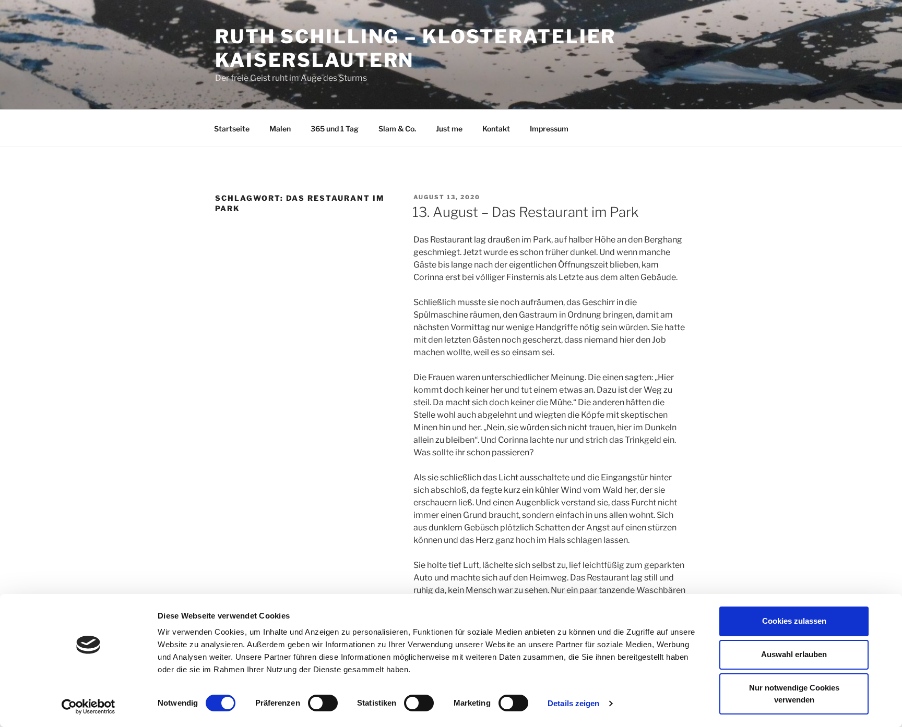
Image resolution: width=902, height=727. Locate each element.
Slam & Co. (397, 128)
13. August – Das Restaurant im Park (525, 212)
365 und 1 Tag (335, 128)
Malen (280, 128)
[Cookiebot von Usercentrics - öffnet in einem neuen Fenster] (88, 706)
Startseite (232, 128)
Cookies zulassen (794, 620)
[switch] (323, 703)
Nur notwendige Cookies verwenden (794, 693)
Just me (449, 128)
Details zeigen (573, 703)
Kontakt (496, 128)
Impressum (549, 128)
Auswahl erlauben (794, 654)
